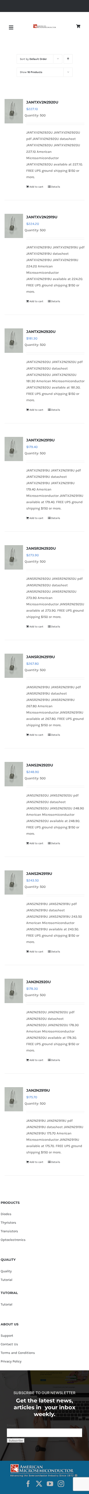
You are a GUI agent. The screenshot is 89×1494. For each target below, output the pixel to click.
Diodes (6, 1214)
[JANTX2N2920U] (14, 340)
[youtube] (50, 1484)
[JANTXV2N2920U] (14, 111)
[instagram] (61, 1484)
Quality (6, 1271)
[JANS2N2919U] (14, 882)
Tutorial (6, 1280)
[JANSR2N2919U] (14, 666)
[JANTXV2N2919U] (14, 226)
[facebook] (28, 1484)
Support (7, 1336)
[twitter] (39, 1484)
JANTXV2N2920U (42, 102)
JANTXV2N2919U (42, 217)
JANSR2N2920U (41, 548)
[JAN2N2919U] (14, 1099)
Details (55, 186)
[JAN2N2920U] (14, 991)
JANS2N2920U (39, 765)
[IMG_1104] (44, 26)
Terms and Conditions (18, 1353)
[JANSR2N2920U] (14, 557)
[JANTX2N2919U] (14, 449)
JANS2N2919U (39, 874)
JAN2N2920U (38, 982)
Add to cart (36, 186)
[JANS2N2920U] (14, 774)
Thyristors (8, 1223)
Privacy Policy (11, 1361)
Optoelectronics (13, 1240)
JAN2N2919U (38, 1090)
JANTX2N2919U (40, 440)
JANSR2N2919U (40, 657)
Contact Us (9, 1344)
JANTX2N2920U (41, 332)
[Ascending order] (68, 59)
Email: (11, 1425)
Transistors (9, 1231)
